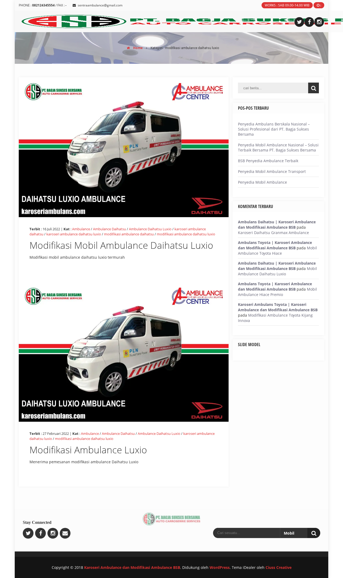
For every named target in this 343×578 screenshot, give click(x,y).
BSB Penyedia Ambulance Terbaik (268, 160)
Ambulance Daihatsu (109, 229)
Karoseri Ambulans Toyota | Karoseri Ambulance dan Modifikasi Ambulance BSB (278, 307)
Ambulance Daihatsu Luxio (150, 229)
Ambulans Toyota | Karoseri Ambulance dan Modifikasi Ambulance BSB (275, 245)
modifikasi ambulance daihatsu (129, 234)
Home (137, 48)
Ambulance (81, 229)
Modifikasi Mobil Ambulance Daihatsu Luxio (121, 245)
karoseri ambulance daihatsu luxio (73, 234)
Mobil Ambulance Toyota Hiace (277, 250)
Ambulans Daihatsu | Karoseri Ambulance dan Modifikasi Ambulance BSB (277, 224)
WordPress (220, 567)
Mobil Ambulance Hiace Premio (277, 292)
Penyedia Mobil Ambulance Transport (272, 171)
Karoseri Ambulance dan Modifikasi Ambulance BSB (132, 567)
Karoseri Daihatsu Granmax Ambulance (273, 232)
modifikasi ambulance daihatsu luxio (186, 234)
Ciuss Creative (279, 567)
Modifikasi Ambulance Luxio (88, 449)
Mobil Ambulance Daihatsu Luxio (277, 271)
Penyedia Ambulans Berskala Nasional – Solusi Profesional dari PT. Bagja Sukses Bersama (274, 129)
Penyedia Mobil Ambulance (262, 182)
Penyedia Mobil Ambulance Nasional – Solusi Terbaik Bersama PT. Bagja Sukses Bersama (278, 147)
